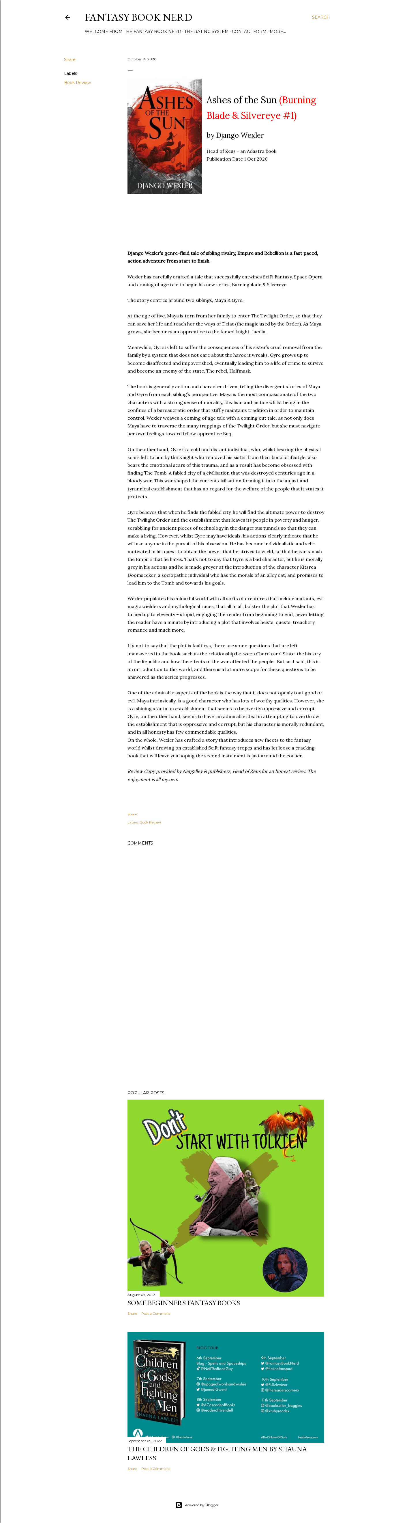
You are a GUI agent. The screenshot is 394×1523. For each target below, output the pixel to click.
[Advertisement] (225, 1035)
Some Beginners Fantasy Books (183, 1302)
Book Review (77, 82)
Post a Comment (155, 1313)
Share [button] (70, 59)
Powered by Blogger (202, 1505)
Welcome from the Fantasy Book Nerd (133, 31)
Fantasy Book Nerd (138, 17)
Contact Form (249, 31)
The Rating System (206, 31)
